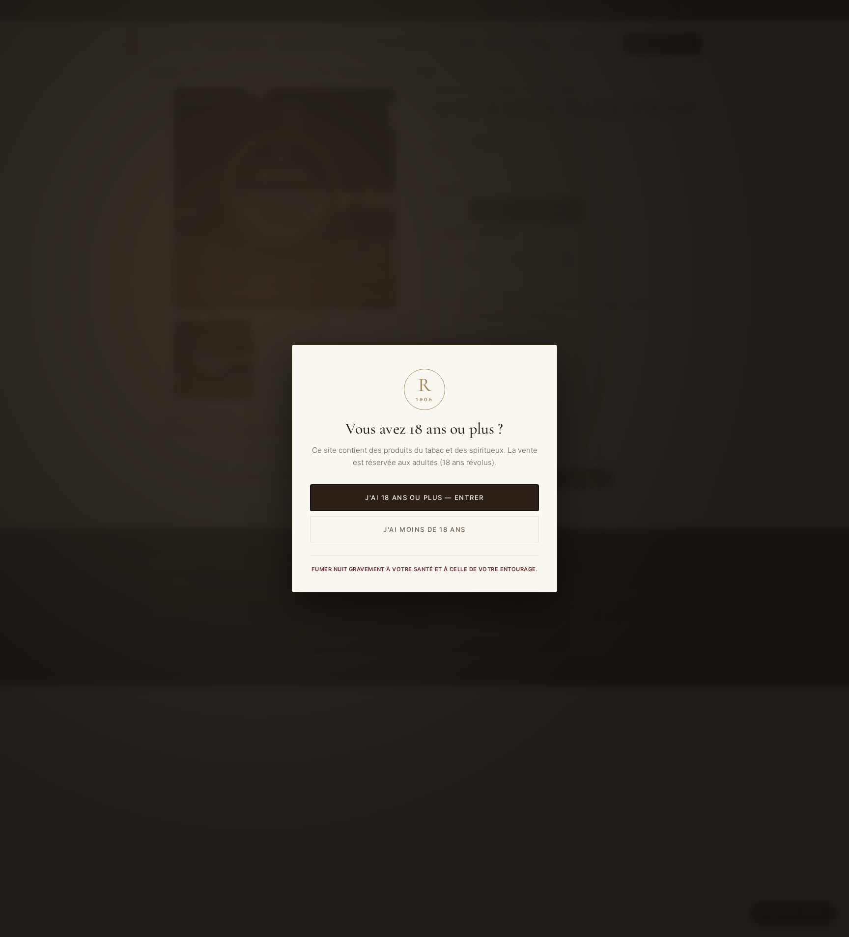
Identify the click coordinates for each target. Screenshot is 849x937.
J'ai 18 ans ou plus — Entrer (424, 497)
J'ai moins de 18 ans (424, 529)
